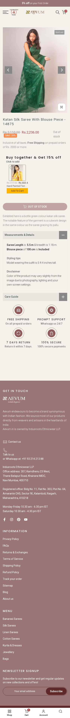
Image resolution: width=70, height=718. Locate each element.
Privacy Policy (11, 539)
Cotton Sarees (11, 638)
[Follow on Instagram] (11, 519)
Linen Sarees (10, 632)
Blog (5, 592)
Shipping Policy (12, 565)
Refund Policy (11, 572)
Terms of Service (13, 558)
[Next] (61, 70)
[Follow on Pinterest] (18, 519)
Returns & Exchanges (15, 552)
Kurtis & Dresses (12, 645)
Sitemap (8, 585)
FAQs (6, 545)
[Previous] (8, 70)
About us (8, 598)
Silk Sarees (9, 625)
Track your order (12, 578)
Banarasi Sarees (12, 618)
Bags (6, 658)
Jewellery (8, 652)
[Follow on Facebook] (4, 519)
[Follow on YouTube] (25, 519)
